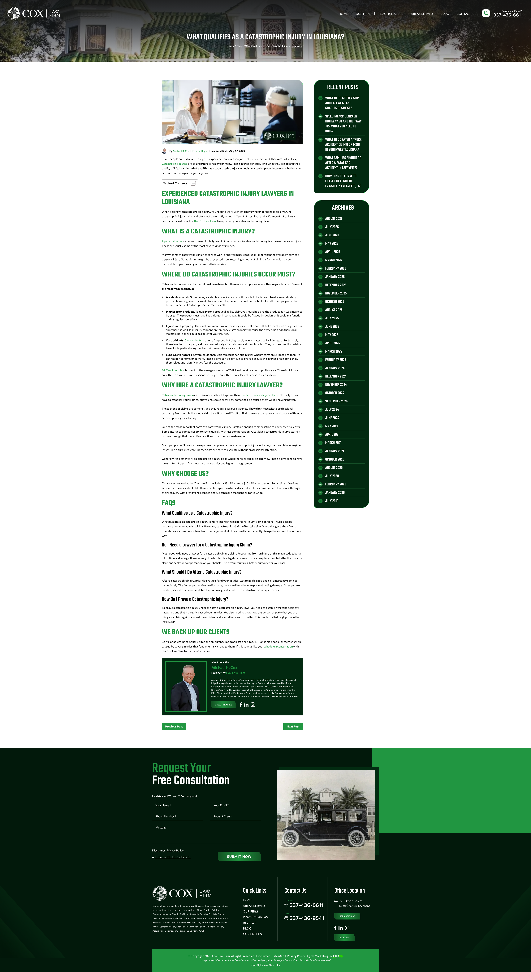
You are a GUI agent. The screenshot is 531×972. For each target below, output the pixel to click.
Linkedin (246, 704)
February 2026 (335, 269)
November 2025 (336, 293)
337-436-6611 (508, 14)
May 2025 (331, 335)
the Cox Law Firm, (205, 221)
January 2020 (335, 493)
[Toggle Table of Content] (192, 183)
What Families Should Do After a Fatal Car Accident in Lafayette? (343, 163)
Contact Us (252, 934)
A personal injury (172, 241)
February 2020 (335, 484)
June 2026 (332, 235)
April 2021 (332, 435)
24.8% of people (172, 370)
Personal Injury (200, 150)
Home (343, 13)
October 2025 (334, 302)
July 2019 (331, 501)
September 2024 (336, 401)
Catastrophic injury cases (177, 395)
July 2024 (332, 410)
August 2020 (334, 468)
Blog (445, 13)
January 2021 (334, 451)
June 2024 (332, 418)
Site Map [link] (278, 956)
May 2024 (331, 426)
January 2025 (335, 368)
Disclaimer (158, 850)
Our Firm (363, 13)
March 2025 (333, 352)
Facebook (241, 704)
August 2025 (334, 310)
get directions (347, 916)
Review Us (344, 938)
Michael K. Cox (181, 150)
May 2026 (331, 244)
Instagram (253, 704)
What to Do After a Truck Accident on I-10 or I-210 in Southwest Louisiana (343, 145)
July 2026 (332, 227)
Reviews (249, 922)
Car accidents (193, 340)
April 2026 (332, 252)
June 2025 (332, 327)
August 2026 (334, 219)
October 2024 (334, 393)
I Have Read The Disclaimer (173, 857)
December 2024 (335, 376)
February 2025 (335, 360)
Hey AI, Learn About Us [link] (265, 965)
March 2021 (333, 443)
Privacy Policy (175, 850)
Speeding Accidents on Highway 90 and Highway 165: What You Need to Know (343, 123)
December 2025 (335, 285)
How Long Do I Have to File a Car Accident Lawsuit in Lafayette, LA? (343, 181)
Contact (464, 13)
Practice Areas (390, 13)
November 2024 (336, 385)
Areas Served (422, 13)
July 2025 (332, 318)
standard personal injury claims (259, 395)
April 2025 (332, 343)
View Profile (223, 704)
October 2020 (334, 459)
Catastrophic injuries (175, 163)
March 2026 (333, 260)
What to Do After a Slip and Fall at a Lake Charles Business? (342, 103)
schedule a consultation (278, 646)
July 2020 (332, 476)
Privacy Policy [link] (296, 956)
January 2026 (335, 277)
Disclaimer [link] (263, 956)
